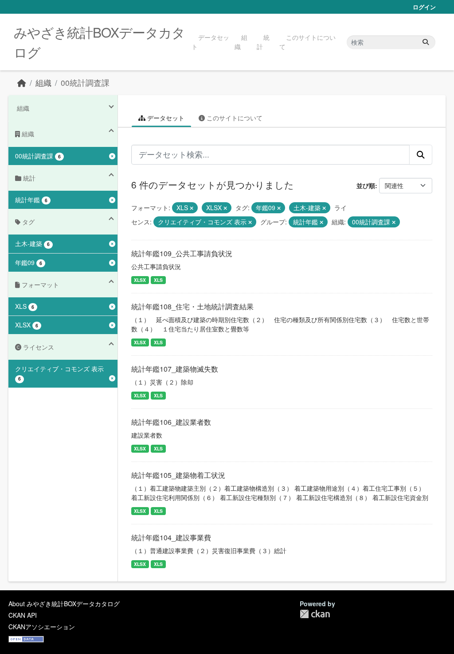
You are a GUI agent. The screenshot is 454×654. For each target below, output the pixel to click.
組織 (241, 42)
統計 (263, 42)
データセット (210, 42)
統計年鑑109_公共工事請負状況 (181, 253)
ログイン (424, 7)
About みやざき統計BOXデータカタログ (64, 603)
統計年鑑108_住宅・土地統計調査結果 (192, 306)
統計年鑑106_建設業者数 (171, 422)
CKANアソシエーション (41, 626)
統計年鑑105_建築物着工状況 (178, 475)
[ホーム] (21, 82)
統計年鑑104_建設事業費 (171, 537)
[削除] (191, 208)
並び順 (365, 185)
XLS (158, 280)
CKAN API (22, 615)
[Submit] (425, 42)
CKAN (315, 614)
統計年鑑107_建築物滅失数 (174, 369)
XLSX (140, 280)
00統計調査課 (85, 82)
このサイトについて (307, 42)
